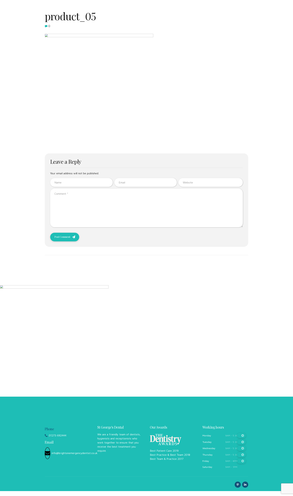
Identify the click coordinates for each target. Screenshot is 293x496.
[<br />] (241, 435)
